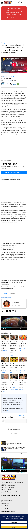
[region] (14, 435)
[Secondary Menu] (3, 2)
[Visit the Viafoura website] (23, 453)
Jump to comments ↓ (6, 297)
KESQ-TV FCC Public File (7, 485)
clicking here (12, 406)
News (12, 292)
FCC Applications (12, 491)
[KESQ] (9, 2)
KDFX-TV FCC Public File (7, 489)
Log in (20, 415)
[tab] (5, 426)
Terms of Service (5, 482)
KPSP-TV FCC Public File (7, 487)
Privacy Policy (13, 482)
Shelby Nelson (5, 76)
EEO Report (4, 491)
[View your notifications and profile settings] (25, 425)
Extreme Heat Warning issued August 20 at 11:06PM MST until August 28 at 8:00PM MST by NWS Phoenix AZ (13, 15)
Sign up (24, 415)
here (8, 410)
